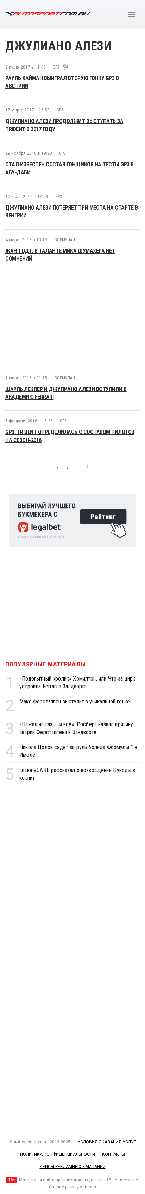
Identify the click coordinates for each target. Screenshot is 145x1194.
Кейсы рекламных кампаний (73, 1166)
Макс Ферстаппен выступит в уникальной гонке (74, 701)
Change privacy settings (72, 1187)
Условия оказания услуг (106, 1141)
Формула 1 (64, 239)
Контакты (113, 1154)
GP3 (56, 67)
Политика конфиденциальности (57, 1154)
